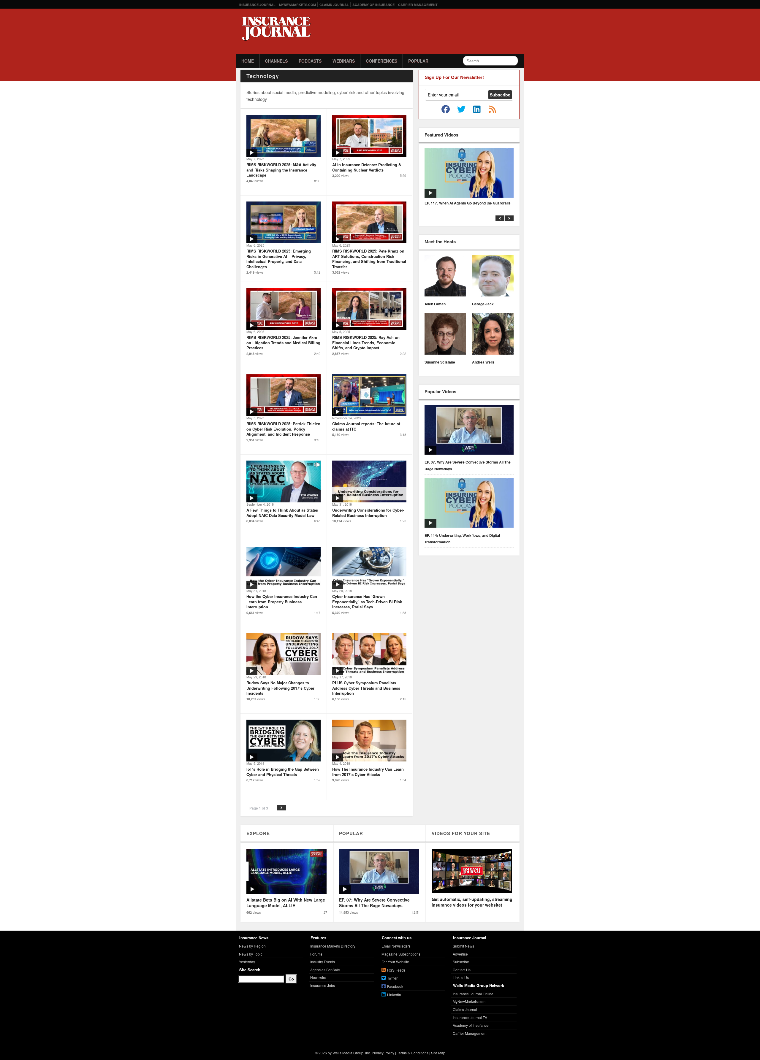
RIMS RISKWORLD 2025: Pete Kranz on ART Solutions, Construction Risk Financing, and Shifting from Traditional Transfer (369, 258)
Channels (276, 61)
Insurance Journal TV (470, 1017)
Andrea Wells (483, 362)
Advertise (460, 953)
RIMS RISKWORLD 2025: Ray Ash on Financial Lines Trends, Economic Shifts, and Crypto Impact (366, 342)
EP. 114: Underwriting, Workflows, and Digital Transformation (462, 539)
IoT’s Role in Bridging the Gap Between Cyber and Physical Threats (282, 771)
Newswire (318, 977)
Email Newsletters (396, 945)
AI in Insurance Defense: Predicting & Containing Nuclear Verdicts (366, 167)
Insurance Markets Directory (332, 945)
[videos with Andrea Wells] (493, 334)
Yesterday (247, 961)
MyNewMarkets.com (297, 4)
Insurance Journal (257, 4)
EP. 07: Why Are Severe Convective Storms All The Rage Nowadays (468, 465)
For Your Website (395, 961)
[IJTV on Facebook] (445, 109)
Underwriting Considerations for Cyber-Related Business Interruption (368, 512)
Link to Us (461, 977)
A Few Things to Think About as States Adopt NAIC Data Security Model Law (282, 512)
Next (281, 807)
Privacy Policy (383, 1052)
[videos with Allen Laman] (445, 276)
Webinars (343, 61)
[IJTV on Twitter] (461, 109)
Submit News (463, 945)
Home (247, 61)
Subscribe (461, 961)
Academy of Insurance (373, 4)
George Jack (483, 304)
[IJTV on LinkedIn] (477, 109)
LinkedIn (394, 994)
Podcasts (310, 61)
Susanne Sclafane (440, 362)
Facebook (395, 986)
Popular (418, 61)
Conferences (381, 61)
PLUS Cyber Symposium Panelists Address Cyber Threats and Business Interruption (366, 688)
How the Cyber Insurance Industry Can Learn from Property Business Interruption (281, 602)
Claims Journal (334, 4)
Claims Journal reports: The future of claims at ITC (366, 426)
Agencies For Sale (325, 969)
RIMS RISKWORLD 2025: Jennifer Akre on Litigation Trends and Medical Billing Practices (283, 342)
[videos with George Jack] (493, 276)
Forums (316, 953)
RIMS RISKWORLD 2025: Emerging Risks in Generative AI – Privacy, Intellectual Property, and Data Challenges (278, 258)
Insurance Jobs (322, 985)
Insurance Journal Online (473, 993)
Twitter (392, 977)
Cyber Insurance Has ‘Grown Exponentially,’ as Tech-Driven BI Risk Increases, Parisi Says (367, 602)
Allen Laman (435, 304)
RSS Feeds (396, 969)
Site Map (438, 1052)
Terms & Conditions (412, 1052)
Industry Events (322, 961)
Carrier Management (418, 4)
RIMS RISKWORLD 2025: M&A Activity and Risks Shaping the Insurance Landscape (281, 170)
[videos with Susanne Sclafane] (445, 334)
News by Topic (250, 953)
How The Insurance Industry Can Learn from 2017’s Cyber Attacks (368, 771)
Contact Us (462, 969)
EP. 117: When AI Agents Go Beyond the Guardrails (468, 203)
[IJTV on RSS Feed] (492, 109)
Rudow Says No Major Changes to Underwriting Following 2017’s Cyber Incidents (280, 688)
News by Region (252, 945)
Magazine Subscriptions (400, 953)
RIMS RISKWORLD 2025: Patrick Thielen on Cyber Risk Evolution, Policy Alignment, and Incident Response (283, 429)
